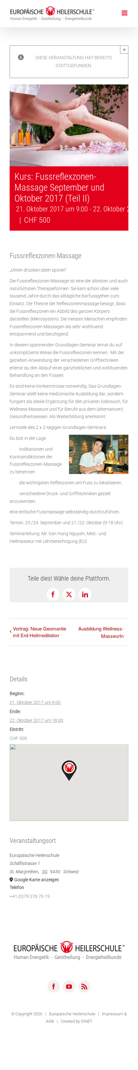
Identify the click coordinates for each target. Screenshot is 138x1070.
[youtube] (69, 986)
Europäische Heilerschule (34, 855)
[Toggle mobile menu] (125, 13)
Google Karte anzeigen (36, 879)
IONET (86, 1021)
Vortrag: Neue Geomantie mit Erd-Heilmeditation (39, 631)
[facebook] (53, 986)
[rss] (84, 986)
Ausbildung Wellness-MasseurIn (101, 632)
